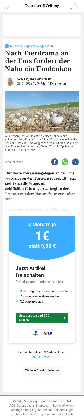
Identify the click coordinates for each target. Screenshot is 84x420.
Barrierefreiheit (63, 405)
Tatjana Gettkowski (37, 79)
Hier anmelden (42, 356)
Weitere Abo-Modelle (39, 370)
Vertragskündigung (23, 410)
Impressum (43, 405)
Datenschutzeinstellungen (56, 410)
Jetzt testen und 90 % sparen (34, 318)
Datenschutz (25, 405)
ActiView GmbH (62, 414)
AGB (12, 405)
